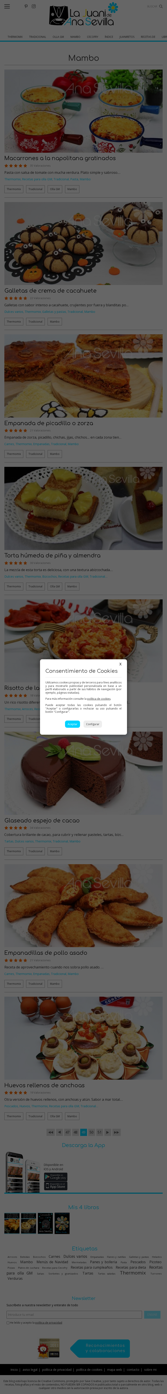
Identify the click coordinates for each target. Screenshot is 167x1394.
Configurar (92, 724)
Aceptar (72, 724)
